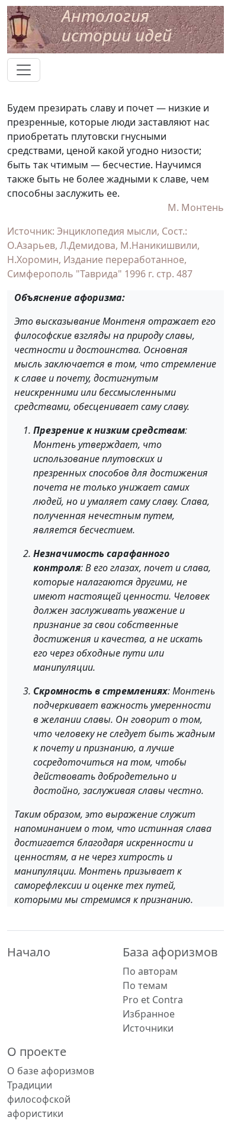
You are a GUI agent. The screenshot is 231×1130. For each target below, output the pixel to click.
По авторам (150, 971)
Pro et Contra (153, 999)
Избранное (149, 1013)
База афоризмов (170, 952)
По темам (145, 985)
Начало (28, 952)
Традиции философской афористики (38, 1099)
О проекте (36, 1051)
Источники (148, 1028)
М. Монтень (196, 207)
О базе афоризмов (50, 1070)
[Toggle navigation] (23, 70)
